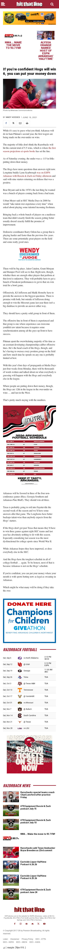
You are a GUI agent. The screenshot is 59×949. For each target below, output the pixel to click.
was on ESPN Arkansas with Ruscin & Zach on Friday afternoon (27, 174)
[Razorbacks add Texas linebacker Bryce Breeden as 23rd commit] (11, 852)
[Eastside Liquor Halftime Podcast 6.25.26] (11, 880)
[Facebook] (6, 123)
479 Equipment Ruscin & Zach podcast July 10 (35, 821)
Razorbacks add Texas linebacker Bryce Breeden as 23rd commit (37, 849)
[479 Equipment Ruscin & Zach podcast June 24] (11, 894)
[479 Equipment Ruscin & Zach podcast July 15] (11, 810)
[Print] (27, 123)
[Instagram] (21, 924)
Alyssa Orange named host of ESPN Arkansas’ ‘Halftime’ (45, 50)
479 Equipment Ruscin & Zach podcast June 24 (35, 890)
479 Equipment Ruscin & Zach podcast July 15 (35, 807)
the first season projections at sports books (29, 149)
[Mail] (26, 924)
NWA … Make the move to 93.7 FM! (13, 45)
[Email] (20, 123)
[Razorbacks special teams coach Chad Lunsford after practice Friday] (11, 796)
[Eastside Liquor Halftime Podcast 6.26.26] (11, 866)
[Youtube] (44, 924)
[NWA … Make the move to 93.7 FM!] (13, 35)
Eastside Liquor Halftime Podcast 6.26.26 (33, 863)
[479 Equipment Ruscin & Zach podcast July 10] (11, 824)
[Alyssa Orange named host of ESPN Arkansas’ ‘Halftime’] (45, 35)
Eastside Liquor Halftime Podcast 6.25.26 (33, 877)
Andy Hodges (13, 117)
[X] (13, 123)
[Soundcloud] (32, 924)
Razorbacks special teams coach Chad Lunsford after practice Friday (37, 795)
